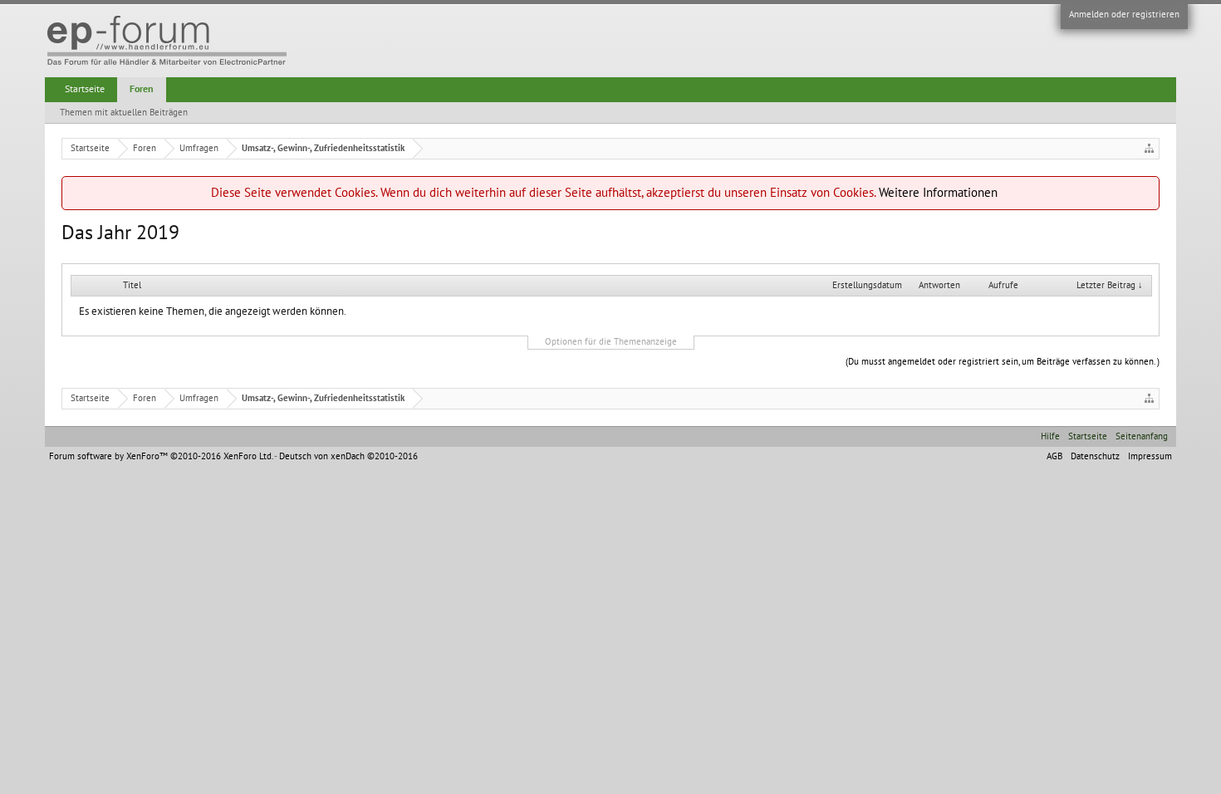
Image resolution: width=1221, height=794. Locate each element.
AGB (1054, 456)
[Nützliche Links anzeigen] (1149, 148)
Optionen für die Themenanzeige (611, 341)
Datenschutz (1095, 456)
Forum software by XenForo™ (160, 456)
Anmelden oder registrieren (1124, 14)
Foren (142, 89)
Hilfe (1050, 436)
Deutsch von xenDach (348, 456)
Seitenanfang (1142, 436)
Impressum (1150, 456)
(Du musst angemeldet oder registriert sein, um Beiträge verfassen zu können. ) (1003, 361)
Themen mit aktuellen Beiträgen (124, 112)
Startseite (85, 89)
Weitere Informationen (938, 192)
